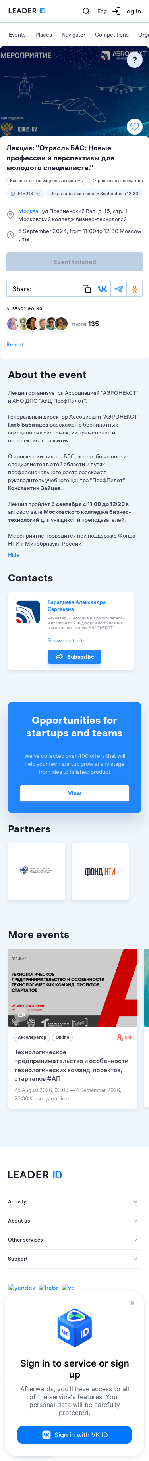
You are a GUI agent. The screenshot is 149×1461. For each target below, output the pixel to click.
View (74, 793)
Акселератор (32, 1037)
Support (18, 1258)
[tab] (74, 1201)
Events (17, 34)
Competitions (112, 34)
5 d (128, 1037)
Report (14, 344)
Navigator (73, 34)
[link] (72, 1029)
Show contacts (66, 640)
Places (43, 34)
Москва (28, 211)
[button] (74, 1201)
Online (62, 1037)
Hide (13, 554)
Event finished (74, 262)
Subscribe (80, 656)
